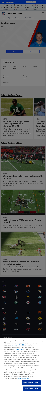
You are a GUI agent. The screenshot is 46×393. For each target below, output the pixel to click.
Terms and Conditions (19, 345)
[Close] (42, 341)
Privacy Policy (19, 349)
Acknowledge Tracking (31, 388)
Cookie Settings (23, 378)
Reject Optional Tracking (31, 382)
